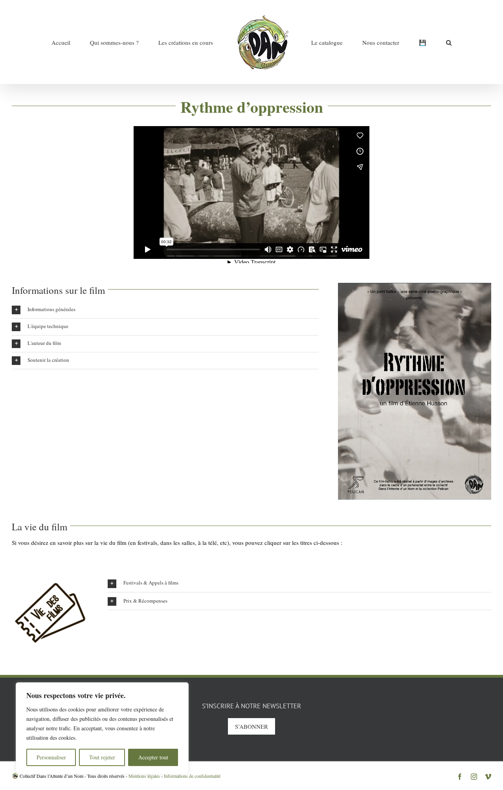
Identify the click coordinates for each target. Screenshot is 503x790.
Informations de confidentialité (192, 776)
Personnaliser (51, 757)
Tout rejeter (102, 757)
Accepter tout (153, 757)
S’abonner (251, 726)
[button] (403, 42)
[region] (102, 728)
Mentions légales (144, 776)
